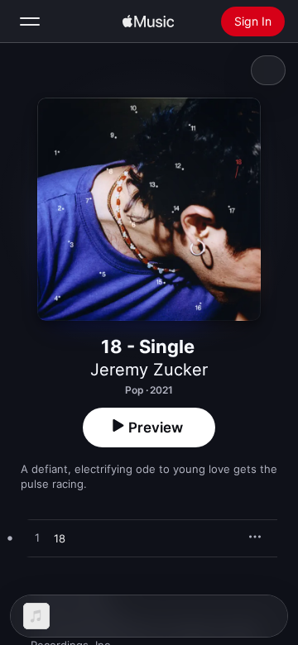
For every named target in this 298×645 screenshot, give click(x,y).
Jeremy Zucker (149, 370)
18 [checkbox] (59, 538)
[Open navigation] (30, 21)
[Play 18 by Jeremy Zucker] (37, 538)
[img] (148, 21)
